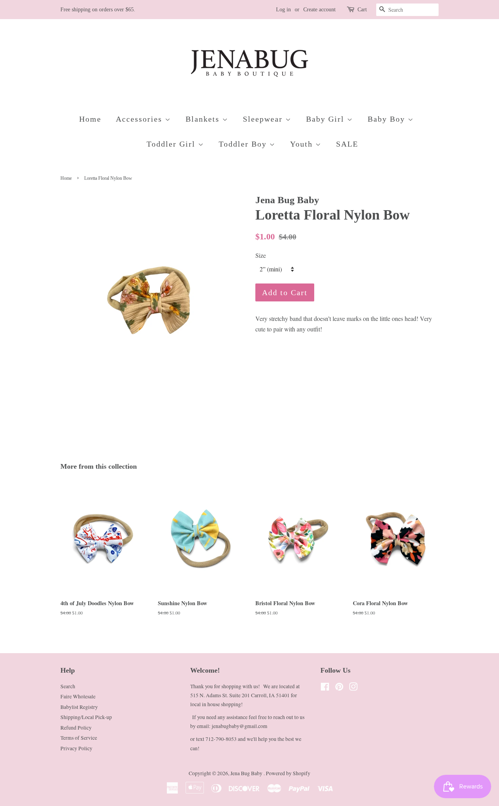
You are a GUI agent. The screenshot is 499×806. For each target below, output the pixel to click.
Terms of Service (78, 737)
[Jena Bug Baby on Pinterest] (339, 688)
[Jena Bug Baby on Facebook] (324, 688)
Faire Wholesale (78, 696)
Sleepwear (264, 119)
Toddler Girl (172, 144)
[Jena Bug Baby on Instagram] (353, 688)
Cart (362, 9)
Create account (319, 9)
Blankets (204, 119)
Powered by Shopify (288, 773)
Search (67, 686)
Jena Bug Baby (247, 773)
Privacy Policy (76, 748)
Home (90, 119)
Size (260, 255)
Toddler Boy (244, 144)
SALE (347, 144)
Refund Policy (76, 727)
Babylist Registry (79, 706)
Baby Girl (326, 119)
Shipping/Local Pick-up (86, 717)
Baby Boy (388, 119)
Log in (283, 9)
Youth (302, 144)
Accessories (140, 119)
